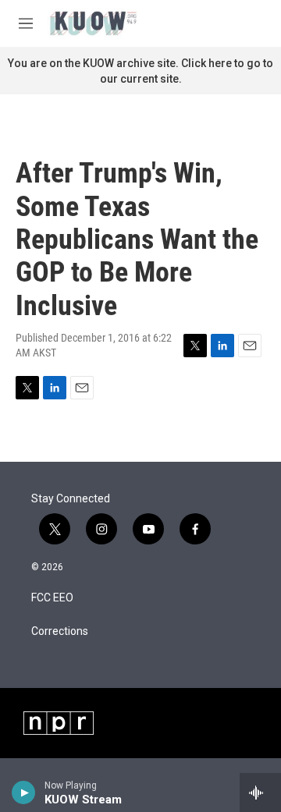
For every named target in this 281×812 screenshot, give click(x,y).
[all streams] (260, 792)
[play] (24, 792)
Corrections (59, 631)
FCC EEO (52, 598)
